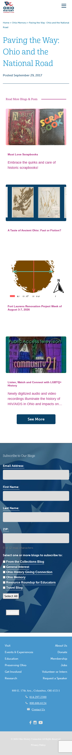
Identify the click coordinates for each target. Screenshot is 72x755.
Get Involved (13, 671)
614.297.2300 (38, 697)
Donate (62, 652)
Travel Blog (14, 587)
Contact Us (38, 709)
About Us (61, 645)
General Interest (17, 567)
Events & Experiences (19, 652)
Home (6, 22)
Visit (7, 645)
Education (11, 658)
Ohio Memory (19, 22)
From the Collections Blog (25, 561)
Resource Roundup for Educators (31, 582)
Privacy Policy (38, 745)
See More (36, 419)
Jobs (64, 665)
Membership (58, 658)
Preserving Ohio (15, 665)
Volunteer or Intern (54, 671)
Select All (10, 596)
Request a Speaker (55, 678)
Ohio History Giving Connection (29, 572)
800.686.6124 (38, 703)
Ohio (20, 738)
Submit (12, 612)
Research (11, 678)
